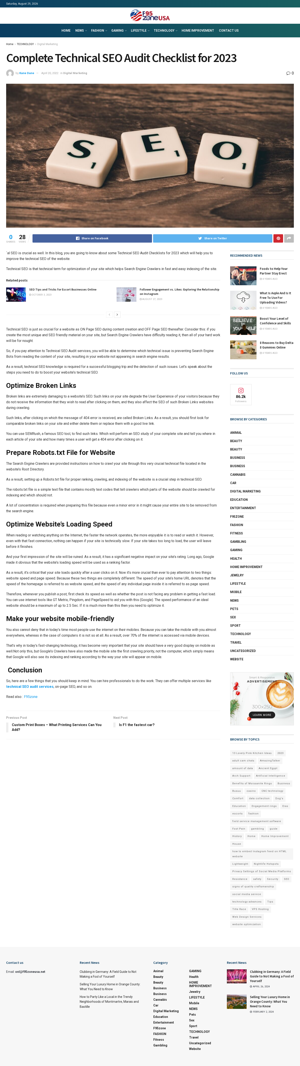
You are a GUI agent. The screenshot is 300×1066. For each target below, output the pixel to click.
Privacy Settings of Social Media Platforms (261, 871)
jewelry (237, 575)
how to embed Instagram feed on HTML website (259, 854)
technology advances (247, 901)
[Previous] (109, 315)
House (236, 844)
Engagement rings (264, 806)
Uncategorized (243, 651)
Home (65, 30)
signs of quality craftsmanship (253, 886)
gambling (257, 828)
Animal (236, 432)
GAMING (117, 30)
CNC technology (272, 791)
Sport (235, 625)
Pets (234, 609)
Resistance (240, 879)
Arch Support (241, 775)
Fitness (236, 533)
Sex (233, 617)
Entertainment (243, 508)
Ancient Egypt (268, 768)
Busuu (236, 791)
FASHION (97, 30)
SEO (286, 879)
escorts (237, 813)
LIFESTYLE (138, 30)
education (239, 499)
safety (257, 879)
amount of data (242, 768)
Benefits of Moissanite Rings (252, 783)
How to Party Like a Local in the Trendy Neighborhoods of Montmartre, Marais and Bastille (109, 1001)
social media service (246, 894)
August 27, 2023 (152, 299)
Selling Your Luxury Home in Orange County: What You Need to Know (270, 1001)
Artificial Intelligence (270, 775)
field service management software (256, 821)
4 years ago (270, 279)
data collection (259, 798)
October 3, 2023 (41, 294)
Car (233, 483)
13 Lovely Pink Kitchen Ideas (252, 753)
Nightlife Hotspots (266, 864)
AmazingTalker (270, 760)
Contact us (229, 30)
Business (237, 457)
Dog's (279, 798)
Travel (236, 642)
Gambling (238, 541)
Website (236, 659)
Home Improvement (275, 836)
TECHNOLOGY (164, 30)
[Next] (117, 315)
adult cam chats (243, 760)
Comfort (237, 798)
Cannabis (238, 474)
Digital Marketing (47, 44)
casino (251, 791)
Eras (285, 806)
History (237, 836)
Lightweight (240, 864)
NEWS (79, 30)
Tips (270, 901)
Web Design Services (247, 916)
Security (272, 879)
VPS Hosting (260, 909)
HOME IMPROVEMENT (198, 30)
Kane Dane (26, 73)
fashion (253, 813)
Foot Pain (238, 828)
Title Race (239, 909)
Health (236, 558)
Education (239, 806)
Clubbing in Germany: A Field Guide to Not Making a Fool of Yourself (272, 976)
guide (274, 828)
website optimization (246, 924)
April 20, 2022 (49, 73)
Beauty (236, 441)
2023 (280, 753)
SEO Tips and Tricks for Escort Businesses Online (62, 289)
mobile (236, 592)
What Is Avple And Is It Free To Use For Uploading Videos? (275, 297)
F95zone (31, 697)
